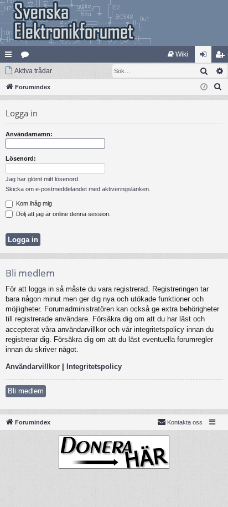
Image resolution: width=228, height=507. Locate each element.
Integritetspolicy (94, 366)
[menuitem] (178, 54)
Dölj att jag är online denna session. (62, 214)
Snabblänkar (10, 56)
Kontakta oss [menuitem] (185, 422)
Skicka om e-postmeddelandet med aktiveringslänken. (78, 189)
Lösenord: (21, 158)
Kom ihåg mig (33, 203)
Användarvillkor (33, 366)
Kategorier (27, 56)
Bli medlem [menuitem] (222, 56)
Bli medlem (26, 391)
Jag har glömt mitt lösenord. (43, 179)
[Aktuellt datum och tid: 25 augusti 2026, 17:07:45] (204, 87)
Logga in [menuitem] (205, 56)
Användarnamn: (29, 134)
